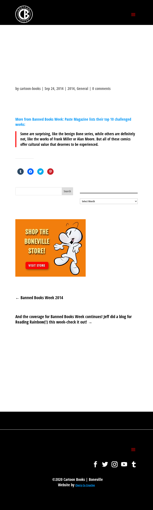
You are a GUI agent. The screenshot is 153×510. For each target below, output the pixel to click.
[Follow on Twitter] (105, 462)
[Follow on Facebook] (95, 462)
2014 (71, 88)
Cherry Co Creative (85, 485)
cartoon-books (30, 88)
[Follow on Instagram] (115, 462)
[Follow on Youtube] (124, 462)
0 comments (101, 88)
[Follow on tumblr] (134, 462)
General (82, 88)
